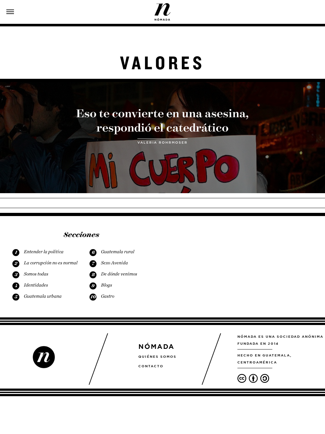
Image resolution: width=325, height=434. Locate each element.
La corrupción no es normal (50, 263)
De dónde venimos (119, 274)
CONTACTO (150, 366)
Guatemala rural (117, 251)
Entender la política (43, 251)
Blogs (106, 285)
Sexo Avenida (114, 263)
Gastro (107, 296)
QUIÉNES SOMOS (157, 356)
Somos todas (36, 274)
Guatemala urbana (43, 296)
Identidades (36, 285)
